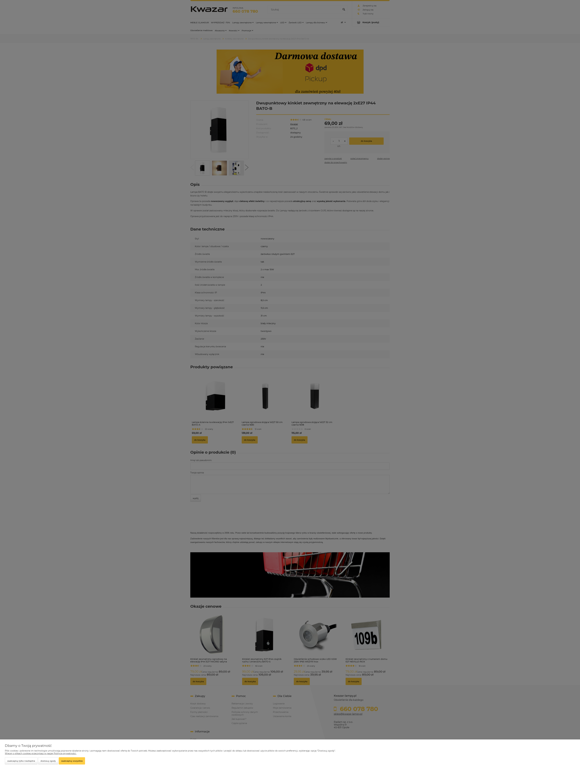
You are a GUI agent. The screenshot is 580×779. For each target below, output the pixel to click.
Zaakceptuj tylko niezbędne (21, 761)
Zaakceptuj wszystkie (72, 761)
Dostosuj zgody (48, 761)
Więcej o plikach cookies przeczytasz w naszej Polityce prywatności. (40, 753)
